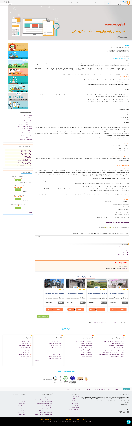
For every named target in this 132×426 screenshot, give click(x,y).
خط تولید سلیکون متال (21, 403)
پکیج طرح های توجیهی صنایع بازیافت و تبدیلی (85, 351)
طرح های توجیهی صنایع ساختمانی (26, 122)
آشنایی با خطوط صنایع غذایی (56, 341)
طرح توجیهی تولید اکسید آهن (47, 398)
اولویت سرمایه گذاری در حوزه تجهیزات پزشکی (116, 345)
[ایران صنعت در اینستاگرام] (123, 412)
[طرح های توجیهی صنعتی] (18, 56)
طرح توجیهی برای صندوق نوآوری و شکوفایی (24, 165)
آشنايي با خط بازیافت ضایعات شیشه (122, 249)
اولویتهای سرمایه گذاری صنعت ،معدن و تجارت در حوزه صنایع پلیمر (112, 352)
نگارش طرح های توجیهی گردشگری (25, 154)
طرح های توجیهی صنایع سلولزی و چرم (26, 124)
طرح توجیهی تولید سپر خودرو (25, 343)
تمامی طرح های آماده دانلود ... (43, 316)
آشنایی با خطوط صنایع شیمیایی (56, 347)
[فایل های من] (7, 2)
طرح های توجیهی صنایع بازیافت (27, 133)
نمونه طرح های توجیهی (118, 389)
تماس (122, 266)
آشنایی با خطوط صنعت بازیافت (56, 352)
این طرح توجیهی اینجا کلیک (120, 225)
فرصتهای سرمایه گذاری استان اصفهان (117, 356)
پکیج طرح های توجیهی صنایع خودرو (86, 345)
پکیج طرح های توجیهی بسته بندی (87, 356)
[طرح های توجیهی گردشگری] (18, 89)
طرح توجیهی (107, 3)
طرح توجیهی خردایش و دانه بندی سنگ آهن (44, 403)
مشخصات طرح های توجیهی (27, 159)
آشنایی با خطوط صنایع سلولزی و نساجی (55, 356)
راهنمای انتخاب (87, 3)
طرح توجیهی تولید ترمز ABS (123, 247)
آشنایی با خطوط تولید (77, 389)
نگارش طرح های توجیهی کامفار (26, 156)
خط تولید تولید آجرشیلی (21, 412)
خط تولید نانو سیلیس (21, 405)
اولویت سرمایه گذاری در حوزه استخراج (117, 347)
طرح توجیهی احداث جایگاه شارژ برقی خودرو (45, 409)
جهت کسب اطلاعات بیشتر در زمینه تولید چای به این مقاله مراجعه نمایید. (117, 222)
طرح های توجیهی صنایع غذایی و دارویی (25, 115)
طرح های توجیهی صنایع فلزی (27, 120)
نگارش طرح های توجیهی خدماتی (26, 153)
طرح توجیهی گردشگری (75, 401)
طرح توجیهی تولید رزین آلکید (25, 347)
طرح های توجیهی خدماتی (28, 137)
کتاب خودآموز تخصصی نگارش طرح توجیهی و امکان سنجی (83, 341)
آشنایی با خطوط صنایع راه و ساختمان (55, 350)
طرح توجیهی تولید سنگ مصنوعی (75, 293)
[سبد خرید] (4, 2)
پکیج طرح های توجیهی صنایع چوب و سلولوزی (85, 349)
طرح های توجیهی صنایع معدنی (27, 130)
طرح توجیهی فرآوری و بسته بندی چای (117, 231)
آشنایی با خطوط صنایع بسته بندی (56, 345)
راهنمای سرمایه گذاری (86, 389)
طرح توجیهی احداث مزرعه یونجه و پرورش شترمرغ (95, 293)
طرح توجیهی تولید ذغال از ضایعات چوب (45, 412)
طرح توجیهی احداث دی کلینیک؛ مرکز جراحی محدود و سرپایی (42, 399)
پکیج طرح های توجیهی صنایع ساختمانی (86, 343)
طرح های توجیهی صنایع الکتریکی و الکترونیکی (24, 126)
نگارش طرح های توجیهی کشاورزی (26, 151)
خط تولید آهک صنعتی (21, 410)
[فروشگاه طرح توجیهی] (9, 2)
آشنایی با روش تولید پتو (124, 251)
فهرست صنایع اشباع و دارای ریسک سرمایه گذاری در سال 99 (113, 341)
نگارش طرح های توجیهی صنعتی (26, 150)
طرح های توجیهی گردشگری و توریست (26, 139)
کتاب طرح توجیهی (70, 389)
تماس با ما (64, 3)
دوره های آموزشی (78, 3)
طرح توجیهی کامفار (76, 405)
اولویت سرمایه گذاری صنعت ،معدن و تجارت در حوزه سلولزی (113, 351)
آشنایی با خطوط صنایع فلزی (57, 354)
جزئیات (122, 309)
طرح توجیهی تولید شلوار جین (25, 356)
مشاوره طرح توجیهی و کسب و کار (74, 409)
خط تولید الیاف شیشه (21, 414)
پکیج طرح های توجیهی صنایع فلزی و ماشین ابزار (84, 347)
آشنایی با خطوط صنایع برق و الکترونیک (55, 343)
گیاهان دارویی (23, 401)
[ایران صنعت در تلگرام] (120, 412)
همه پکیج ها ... (29, 212)
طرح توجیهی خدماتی (75, 403)
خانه (114, 3)
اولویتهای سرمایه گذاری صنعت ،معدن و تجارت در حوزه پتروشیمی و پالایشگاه (111, 354)
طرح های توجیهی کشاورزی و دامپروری (26, 135)
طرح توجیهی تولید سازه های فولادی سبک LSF (53, 293)
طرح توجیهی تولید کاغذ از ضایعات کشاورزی (45, 407)
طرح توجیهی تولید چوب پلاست (47, 401)
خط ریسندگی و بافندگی (21, 399)
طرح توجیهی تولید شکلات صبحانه (24, 354)
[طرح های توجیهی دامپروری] (18, 72)
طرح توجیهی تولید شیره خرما (25, 351)
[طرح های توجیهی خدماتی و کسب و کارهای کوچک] (18, 80)
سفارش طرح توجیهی (28, 157)
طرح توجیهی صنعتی (76, 396)
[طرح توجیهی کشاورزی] (18, 64)
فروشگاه (70, 3)
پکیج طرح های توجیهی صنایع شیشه (86, 352)
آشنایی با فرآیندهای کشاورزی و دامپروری (54, 358)
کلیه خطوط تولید (37, 360)
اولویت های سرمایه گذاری (99, 389)
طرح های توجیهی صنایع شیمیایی (26, 118)
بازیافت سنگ (23, 409)
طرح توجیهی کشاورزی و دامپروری (73, 399)
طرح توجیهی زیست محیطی (26, 341)
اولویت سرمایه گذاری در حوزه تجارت (117, 343)
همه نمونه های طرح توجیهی (26, 359)
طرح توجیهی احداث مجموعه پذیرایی (118, 293)
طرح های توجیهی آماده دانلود (108, 389)
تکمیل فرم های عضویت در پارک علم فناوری (24, 162)
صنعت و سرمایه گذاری (97, 3)
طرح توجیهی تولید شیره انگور (25, 349)
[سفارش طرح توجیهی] (18, 47)
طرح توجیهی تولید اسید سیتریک (46, 405)
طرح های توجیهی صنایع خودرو (27, 128)
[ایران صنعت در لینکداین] (127, 412)
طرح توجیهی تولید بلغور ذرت (123, 255)
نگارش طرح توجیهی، (124, 268)
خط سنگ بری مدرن (22, 398)
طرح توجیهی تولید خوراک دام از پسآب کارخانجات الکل (43, 414)
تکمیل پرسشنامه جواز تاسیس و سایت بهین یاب (23, 160)
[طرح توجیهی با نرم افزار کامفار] (18, 97)
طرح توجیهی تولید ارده (26, 352)
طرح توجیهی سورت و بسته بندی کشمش (45, 410)
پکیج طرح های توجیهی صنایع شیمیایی (86, 354)
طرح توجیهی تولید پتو (124, 253)
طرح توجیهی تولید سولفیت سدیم (24, 345)
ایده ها (92, 389)
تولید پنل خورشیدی (22, 407)
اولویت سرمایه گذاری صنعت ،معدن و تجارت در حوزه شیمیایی (113, 349)
